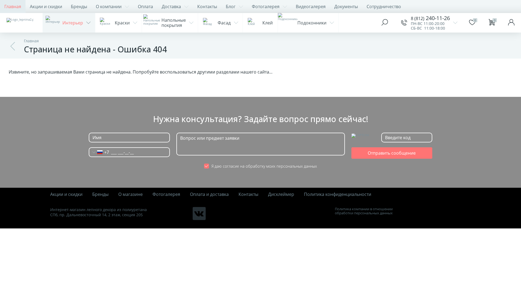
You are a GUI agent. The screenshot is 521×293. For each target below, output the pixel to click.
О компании (109, 6)
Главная (12, 6)
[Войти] (511, 23)
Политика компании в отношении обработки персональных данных (364, 211)
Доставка (171, 6)
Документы (346, 6)
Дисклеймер (281, 194)
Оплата (145, 6)
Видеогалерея (311, 6)
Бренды (79, 6)
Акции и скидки (46, 6)
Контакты (207, 6)
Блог (231, 6)
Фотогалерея (265, 6)
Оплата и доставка (209, 194)
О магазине (130, 194)
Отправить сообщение (392, 153)
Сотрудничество (384, 6)
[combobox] (99, 152)
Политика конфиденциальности (337, 194)
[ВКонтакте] (199, 213)
